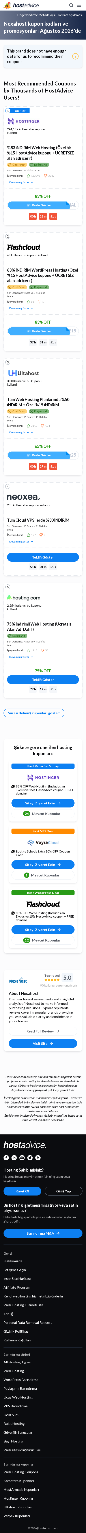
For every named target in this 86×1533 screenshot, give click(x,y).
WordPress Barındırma (21, 1379)
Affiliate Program (17, 1287)
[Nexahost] (23, 980)
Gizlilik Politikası (16, 1331)
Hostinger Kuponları (19, 1498)
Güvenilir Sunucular (18, 1432)
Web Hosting (14, 1371)
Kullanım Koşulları (17, 1340)
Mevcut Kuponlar (42, 813)
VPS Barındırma (16, 1406)
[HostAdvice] (22, 5)
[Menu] (78, 5)
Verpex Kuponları (17, 1516)
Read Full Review (40, 1031)
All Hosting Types (17, 1362)
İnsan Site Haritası (17, 1278)
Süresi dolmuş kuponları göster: (34, 713)
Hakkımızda (13, 1261)
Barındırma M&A (40, 1233)
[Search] (71, 5)
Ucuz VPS (11, 1415)
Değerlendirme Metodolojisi (36, 15)
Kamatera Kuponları (19, 1481)
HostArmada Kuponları (21, 1489)
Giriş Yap (63, 1191)
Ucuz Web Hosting (18, 1397)
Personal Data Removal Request (28, 1322)
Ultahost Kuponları (18, 1507)
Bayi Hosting (13, 1441)
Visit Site (40, 1043)
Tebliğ (8, 1314)
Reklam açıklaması (70, 15)
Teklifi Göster (43, 557)
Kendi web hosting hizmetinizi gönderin (33, 1296)
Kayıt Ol (22, 1191)
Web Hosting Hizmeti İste (23, 1305)
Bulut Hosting (14, 1423)
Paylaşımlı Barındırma (20, 1388)
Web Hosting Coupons (21, 1472)
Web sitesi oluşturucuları (22, 1450)
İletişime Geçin (15, 1270)
